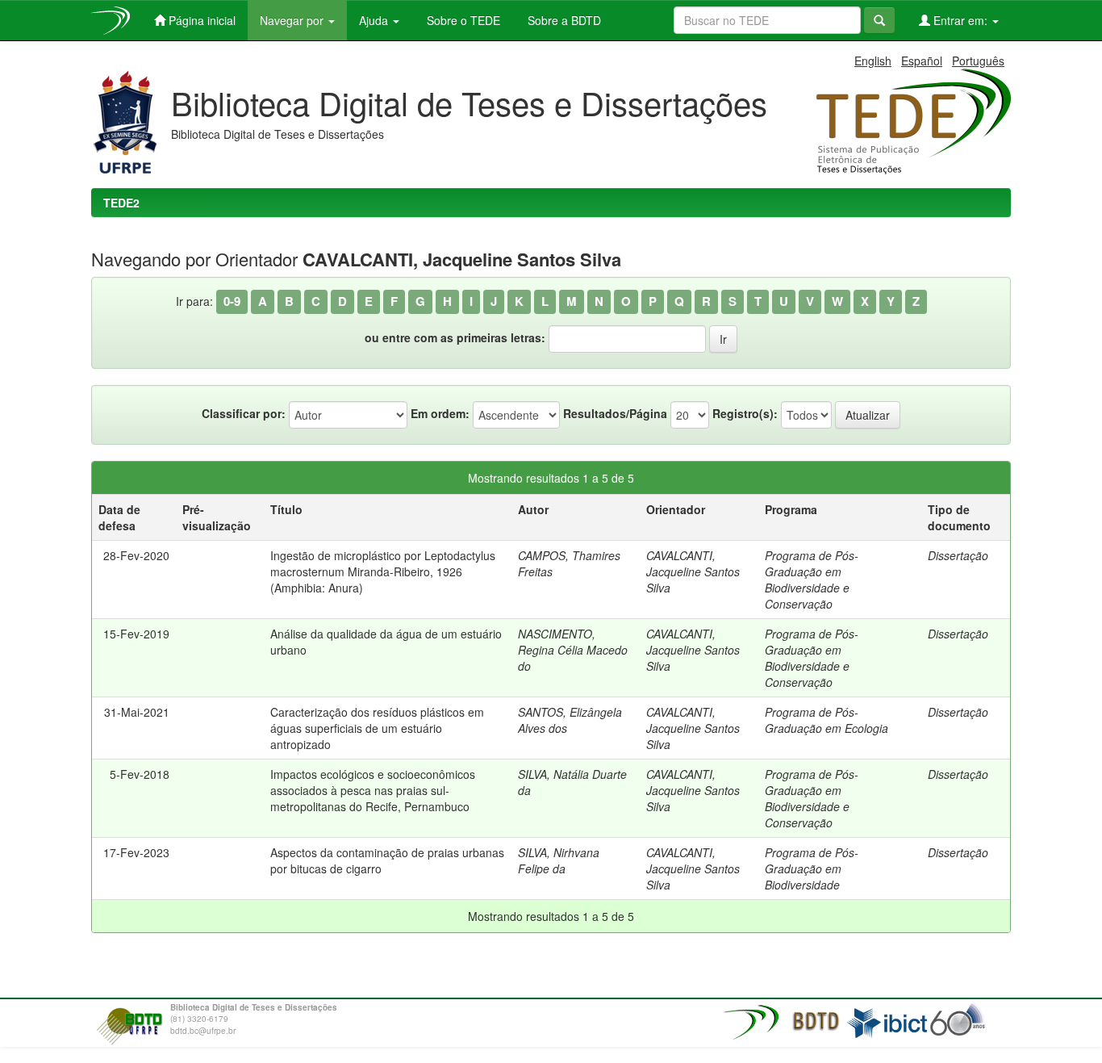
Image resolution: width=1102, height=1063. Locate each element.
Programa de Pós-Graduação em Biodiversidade (811, 868)
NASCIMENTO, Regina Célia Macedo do (573, 650)
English (872, 60)
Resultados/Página (615, 413)
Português (978, 60)
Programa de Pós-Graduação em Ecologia (826, 720)
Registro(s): (745, 413)
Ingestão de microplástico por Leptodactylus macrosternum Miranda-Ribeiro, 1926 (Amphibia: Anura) (382, 571)
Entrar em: (960, 20)
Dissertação (958, 555)
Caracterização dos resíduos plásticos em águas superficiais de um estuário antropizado (377, 728)
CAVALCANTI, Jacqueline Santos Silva (693, 571)
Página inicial (200, 20)
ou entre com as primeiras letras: (455, 337)
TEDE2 (121, 203)
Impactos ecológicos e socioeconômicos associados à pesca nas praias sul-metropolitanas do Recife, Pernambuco (372, 790)
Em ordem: (440, 413)
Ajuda (375, 20)
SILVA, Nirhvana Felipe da (558, 860)
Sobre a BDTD (562, 20)
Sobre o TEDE (462, 20)
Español (921, 60)
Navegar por (293, 20)
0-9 (231, 301)
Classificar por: (244, 413)
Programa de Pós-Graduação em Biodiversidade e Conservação (811, 579)
